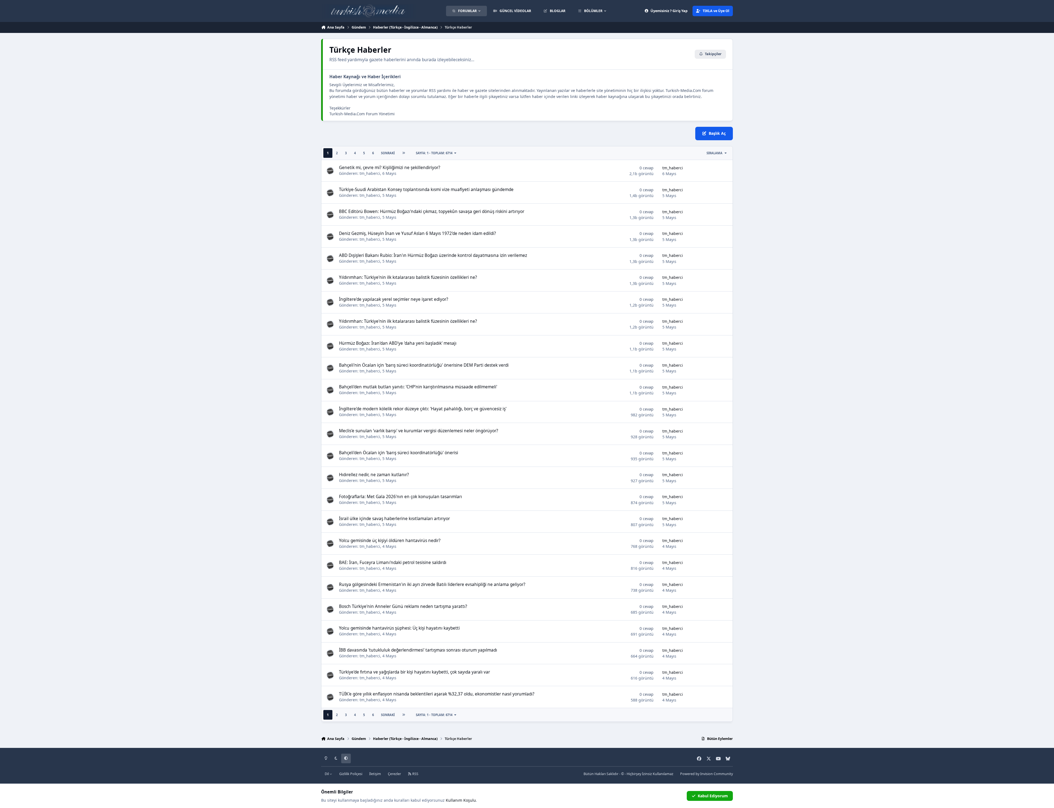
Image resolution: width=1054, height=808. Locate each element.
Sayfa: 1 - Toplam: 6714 (434, 153)
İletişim (375, 773)
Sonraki (388, 153)
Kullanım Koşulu (461, 800)
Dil (327, 773)
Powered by (706, 773)
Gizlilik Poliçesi (350, 773)
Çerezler (394, 773)
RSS (414, 773)
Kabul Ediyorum (713, 795)
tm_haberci (370, 173)
